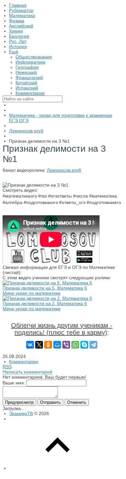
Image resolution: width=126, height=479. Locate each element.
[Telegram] (93, 345)
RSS (7, 366)
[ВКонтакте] (30, 345)
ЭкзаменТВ (21, 413)
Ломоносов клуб (64, 170)
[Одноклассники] (48, 345)
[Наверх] (57, 468)
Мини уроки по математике (31, 293)
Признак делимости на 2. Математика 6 (45, 303)
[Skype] (84, 345)
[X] (39, 345)
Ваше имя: (14, 382)
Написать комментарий (27, 371)
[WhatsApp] (75, 345)
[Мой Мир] (57, 345)
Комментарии (23, 361)
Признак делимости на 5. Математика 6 (45, 287)
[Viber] (66, 345)
